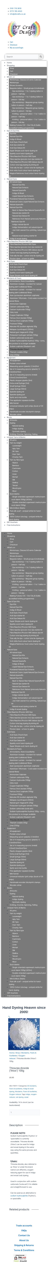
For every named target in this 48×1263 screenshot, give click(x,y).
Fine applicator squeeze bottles (22, 400)
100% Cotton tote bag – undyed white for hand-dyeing (25, 518)
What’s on (11, 77)
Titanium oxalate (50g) (18, 352)
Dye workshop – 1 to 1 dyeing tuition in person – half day (27, 92)
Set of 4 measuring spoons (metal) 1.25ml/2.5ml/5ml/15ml (23, 376)
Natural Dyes (12, 179)
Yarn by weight (16, 443)
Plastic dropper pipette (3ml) (21, 380)
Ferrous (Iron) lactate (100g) (21, 318)
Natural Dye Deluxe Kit (21, 216)
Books (9, 417)
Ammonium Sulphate (18, 304)
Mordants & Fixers (14, 278)
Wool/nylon (16, 488)
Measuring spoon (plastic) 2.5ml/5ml (24, 366)
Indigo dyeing (17, 429)
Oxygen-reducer (15, 1094)
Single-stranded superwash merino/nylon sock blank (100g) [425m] (28, 498)
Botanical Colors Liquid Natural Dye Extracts (27, 202)
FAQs (24, 1230)
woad (26, 1097)
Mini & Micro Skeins (17, 508)
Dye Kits (13, 134)
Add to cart (16, 1117)
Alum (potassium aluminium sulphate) (24, 295)
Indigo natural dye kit (20, 224)
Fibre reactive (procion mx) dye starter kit (26, 159)
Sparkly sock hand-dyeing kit (21, 153)
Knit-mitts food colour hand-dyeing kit (25, 170)
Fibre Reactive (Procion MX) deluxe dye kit (26, 162)
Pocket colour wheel (18, 363)
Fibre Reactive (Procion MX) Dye (19, 241)
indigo (28, 1094)
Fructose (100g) (16, 324)
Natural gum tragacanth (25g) (21, 332)
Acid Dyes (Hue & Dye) (18, 142)
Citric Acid (14, 312)
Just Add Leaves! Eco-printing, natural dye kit (28, 231)
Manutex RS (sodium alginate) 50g (23, 326)
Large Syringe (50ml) (18, 389)
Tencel (14, 485)
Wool (14, 491)
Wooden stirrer (15, 414)
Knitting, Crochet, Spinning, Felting (23, 434)
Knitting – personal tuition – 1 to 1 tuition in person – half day (28, 115)
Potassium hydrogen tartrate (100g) (24, 335)
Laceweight (16, 446)
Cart (11, 71)
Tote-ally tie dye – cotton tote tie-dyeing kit (27, 168)
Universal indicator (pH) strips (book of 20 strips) (26, 407)
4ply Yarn (16, 448)
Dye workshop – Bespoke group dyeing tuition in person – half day (27, 103)
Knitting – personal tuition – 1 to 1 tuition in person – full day (28, 120)
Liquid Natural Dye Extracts (23, 196)
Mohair (15, 477)
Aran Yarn (16, 454)
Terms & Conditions (24, 1250)
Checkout (13, 74)
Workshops (14, 83)
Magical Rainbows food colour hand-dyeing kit (26, 174)
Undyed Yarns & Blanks (16, 437)
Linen (14, 474)
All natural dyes (16, 182)
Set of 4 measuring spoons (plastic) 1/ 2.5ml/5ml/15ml (24, 370)
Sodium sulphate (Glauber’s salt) (22, 346)
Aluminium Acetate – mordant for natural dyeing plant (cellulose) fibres (25, 285)
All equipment (15, 360)
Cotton (15, 471)
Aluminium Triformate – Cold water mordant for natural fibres (28, 299)
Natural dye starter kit (20, 213)
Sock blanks (14, 494)
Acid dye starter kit (17, 145)
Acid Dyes (11, 261)
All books (13, 420)
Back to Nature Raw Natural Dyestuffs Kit (28, 210)
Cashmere (16, 468)
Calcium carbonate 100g (19, 307)
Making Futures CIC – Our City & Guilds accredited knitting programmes (25, 126)
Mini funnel (14, 403)
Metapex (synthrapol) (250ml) (21, 329)
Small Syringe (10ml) (18, 386)
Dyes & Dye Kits (13, 131)
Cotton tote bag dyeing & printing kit (24, 165)
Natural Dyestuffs (19, 190)
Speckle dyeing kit (17, 392)
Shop (12, 68)
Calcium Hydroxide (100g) (20, 309)
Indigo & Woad (15, 139)
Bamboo (15, 465)
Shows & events (16, 85)
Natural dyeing (18, 426)
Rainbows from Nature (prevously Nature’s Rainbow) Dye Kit (28, 220)
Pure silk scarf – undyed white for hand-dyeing (25, 512)
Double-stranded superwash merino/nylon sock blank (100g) (28, 503)
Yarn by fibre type (17, 460)
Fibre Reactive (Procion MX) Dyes (23, 156)
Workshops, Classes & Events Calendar (25, 80)
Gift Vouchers (12, 522)
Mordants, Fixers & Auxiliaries (26, 1091)
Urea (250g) (14, 355)
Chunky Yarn (17, 457)
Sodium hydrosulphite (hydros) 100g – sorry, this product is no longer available (27, 342)
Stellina (15, 483)
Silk (13, 480)
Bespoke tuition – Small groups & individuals (27, 88)
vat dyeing (19, 1097)
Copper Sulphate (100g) (19, 315)
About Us (24, 1240)
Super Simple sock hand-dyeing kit (23, 151)
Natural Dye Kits (16, 136)
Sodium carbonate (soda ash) (21, 338)
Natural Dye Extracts (20, 188)
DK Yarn (15, 451)
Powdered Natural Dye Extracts (22, 199)
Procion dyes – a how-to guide (22, 258)
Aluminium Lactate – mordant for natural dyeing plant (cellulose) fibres (25, 291)
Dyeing (12, 423)
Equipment (11, 358)
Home (9, 63)
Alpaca (15, 463)
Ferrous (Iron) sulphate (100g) (21, 321)
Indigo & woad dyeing (18, 239)
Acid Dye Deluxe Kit (17, 148)
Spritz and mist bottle (18, 397)
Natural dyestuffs (16, 204)
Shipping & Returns (24, 1245)
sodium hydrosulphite (19, 1196)
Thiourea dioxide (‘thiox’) (19, 349)
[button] (24, 530)
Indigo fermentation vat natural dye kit (27, 227)
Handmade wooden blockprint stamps (25, 412)
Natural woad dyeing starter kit (24, 236)
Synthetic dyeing (19, 431)
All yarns (13, 440)
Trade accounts (24, 1225)
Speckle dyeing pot (17, 395)
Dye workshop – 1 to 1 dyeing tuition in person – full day (27, 98)
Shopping (11, 65)
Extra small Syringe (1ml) (19, 383)
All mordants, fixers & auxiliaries (22, 281)
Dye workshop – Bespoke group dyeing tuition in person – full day (27, 109)
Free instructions (13, 525)
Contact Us (24, 1235)
